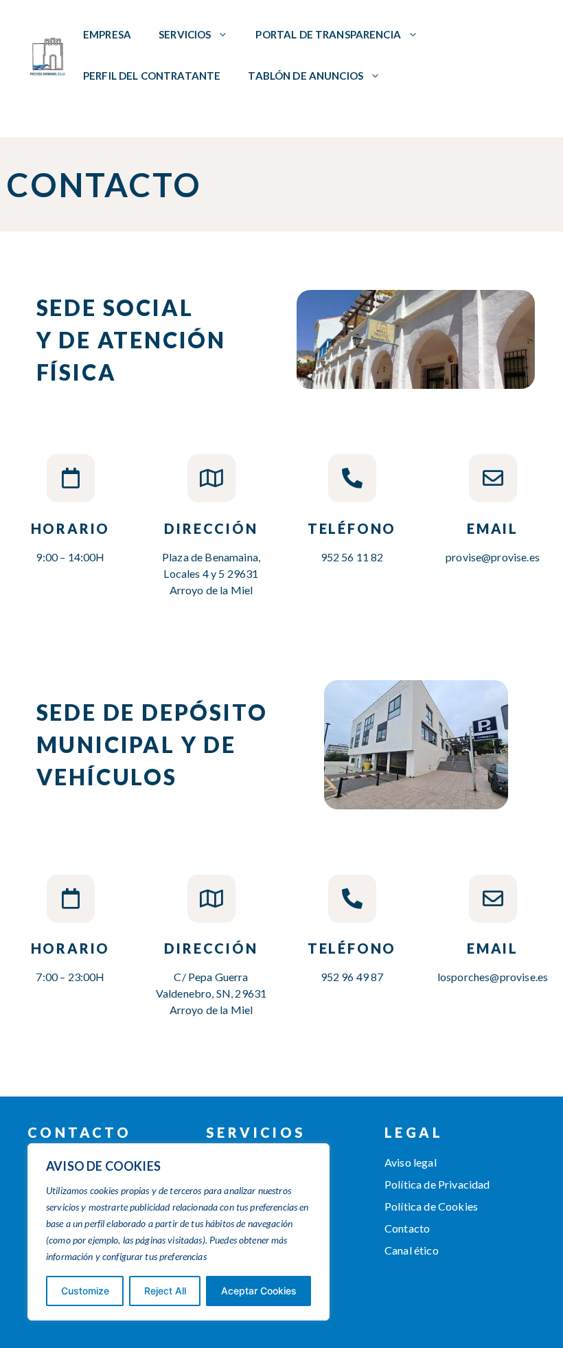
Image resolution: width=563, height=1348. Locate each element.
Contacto (407, 1228)
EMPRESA (107, 34)
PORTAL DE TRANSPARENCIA (327, 34)
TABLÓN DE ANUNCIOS (305, 75)
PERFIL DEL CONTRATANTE (151, 75)
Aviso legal (410, 1162)
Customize (85, 1290)
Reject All (165, 1290)
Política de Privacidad (437, 1184)
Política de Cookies (431, 1206)
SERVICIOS (185, 34)
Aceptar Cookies (259, 1290)
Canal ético (411, 1250)
